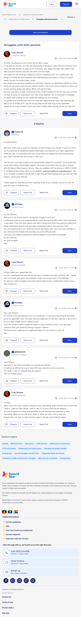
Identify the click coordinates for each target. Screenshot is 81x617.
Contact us (6, 597)
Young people (65, 458)
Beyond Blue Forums (12, 4)
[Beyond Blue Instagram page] (19, 581)
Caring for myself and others (33, 14)
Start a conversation (40, 32)
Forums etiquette (13, 534)
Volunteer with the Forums (17, 539)
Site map (5, 613)
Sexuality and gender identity (55, 448)
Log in (51, 4)
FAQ (7, 526)
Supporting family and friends (53, 453)
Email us (15, 570)
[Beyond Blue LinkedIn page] (33, 581)
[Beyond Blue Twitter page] (26, 581)
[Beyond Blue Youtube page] (12, 581)
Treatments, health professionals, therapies (19, 458)
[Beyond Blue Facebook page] (6, 581)
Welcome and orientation (47, 458)
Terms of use (7, 602)
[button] (6, 113)
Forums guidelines (13, 522)
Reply (70, 113)
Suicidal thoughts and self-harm (27, 453)
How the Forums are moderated (19, 530)
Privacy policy (8, 607)
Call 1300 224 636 (20, 551)
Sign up (66, 4)
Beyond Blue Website (15, 474)
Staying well (7, 453)
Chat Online (17, 561)
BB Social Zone (16, 444)
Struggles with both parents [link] (47, 19)
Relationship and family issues (19, 19)
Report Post (44, 113)
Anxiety (5, 444)
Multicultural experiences (60, 444)
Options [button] (70, 17)
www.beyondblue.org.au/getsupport (57, 171)
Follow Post (28, 113)
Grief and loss (42, 444)
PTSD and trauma (9, 448)
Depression (29, 444)
